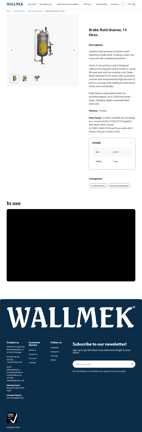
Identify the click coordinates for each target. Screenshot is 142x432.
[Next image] (74, 50)
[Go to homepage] (15, 4)
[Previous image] (11, 50)
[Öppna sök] (123, 4)
